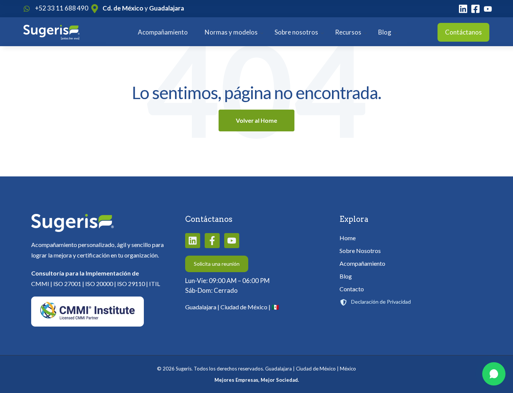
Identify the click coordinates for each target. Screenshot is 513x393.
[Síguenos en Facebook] (212, 240)
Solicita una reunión (217, 263)
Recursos (348, 32)
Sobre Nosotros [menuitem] (360, 250)
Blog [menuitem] (345, 276)
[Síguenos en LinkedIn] (192, 240)
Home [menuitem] (347, 237)
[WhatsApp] (493, 373)
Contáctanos (463, 32)
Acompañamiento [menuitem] (362, 263)
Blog (384, 32)
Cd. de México (123, 8)
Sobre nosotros (296, 32)
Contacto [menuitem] (351, 288)
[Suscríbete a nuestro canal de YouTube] (231, 240)
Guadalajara (166, 8)
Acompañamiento (163, 32)
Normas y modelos (231, 32)
